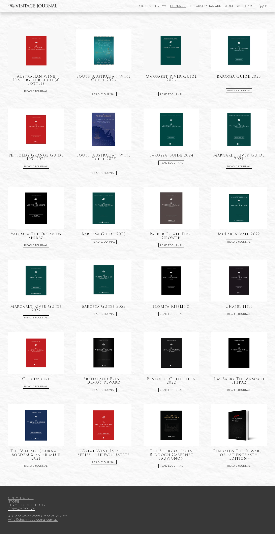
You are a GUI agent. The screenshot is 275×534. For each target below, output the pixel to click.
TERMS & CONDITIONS (26, 505)
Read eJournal (36, 91)
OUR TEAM (244, 6)
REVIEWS (160, 6)
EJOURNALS (178, 6)
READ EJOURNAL (103, 94)
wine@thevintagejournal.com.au (33, 519)
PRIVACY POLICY (21, 509)
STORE (229, 6)
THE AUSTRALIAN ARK (205, 6)
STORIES (145, 6)
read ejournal (239, 166)
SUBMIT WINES (21, 498)
